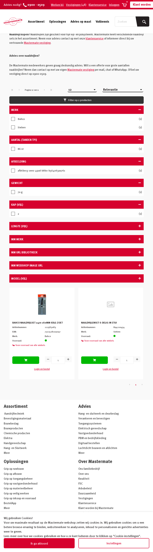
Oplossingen (57, 21)
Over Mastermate (95, 461)
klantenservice (95, 38)
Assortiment (36, 21)
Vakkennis (102, 21)
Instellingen (114, 543)
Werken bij (57, 5)
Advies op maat (81, 21)
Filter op (79, 100)
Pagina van (32, 89)
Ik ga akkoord (39, 543)
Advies (84, 406)
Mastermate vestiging (37, 43)
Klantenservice (98, 5)
